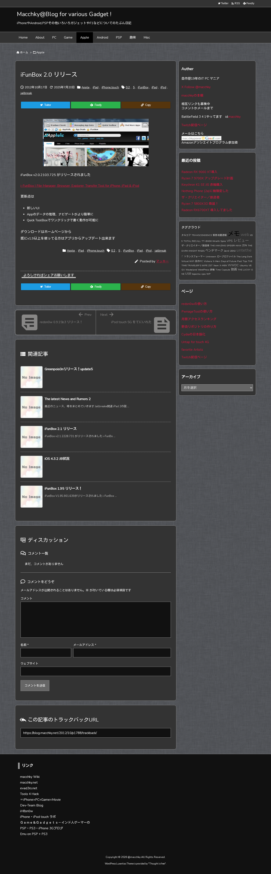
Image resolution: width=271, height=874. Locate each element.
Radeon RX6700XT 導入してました (206, 210)
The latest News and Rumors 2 (68, 399)
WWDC (233, 265)
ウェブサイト (29, 664)
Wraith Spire (219, 241)
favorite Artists (192, 350)
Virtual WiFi (187, 261)
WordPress (203, 269)
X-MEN (223, 265)
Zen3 (226, 250)
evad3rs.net (28, 788)
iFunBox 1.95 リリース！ (63, 488)
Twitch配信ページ (194, 125)
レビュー (241, 240)
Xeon (216, 265)
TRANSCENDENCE (202, 235)
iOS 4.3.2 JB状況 (57, 458)
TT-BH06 (207, 241)
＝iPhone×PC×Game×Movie (40, 800)
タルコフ (186, 235)
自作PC (199, 261)
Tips (245, 261)
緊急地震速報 (220, 235)
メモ (234, 234)
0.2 (128, 87)
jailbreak (26, 93)
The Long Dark (244, 256)
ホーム (24, 52)
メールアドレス (84, 645)
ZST (210, 265)
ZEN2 (233, 250)
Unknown (211, 256)
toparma (196, 274)
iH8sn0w (26, 811)
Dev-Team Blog (31, 805)
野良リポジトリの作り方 (198, 327)
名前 (25, 645)
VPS (230, 241)
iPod (163, 87)
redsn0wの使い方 (194, 304)
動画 (234, 269)
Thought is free (157, 863)
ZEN (244, 245)
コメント (26, 599)
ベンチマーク (214, 250)
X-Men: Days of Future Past (227, 261)
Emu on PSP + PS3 (33, 834)
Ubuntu (244, 265)
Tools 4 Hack (29, 794)
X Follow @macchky (196, 87)
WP (208, 274)
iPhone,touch (110, 87)
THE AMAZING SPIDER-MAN (225, 245)
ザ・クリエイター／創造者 (200, 197)
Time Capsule (223, 269)
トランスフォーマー (194, 256)
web (245, 234)
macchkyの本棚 (192, 95)
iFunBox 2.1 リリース (61, 429)
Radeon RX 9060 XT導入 (199, 172)
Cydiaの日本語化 (193, 334)
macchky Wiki (30, 777)
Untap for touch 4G (195, 342)
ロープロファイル (226, 256)
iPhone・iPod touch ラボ (38, 817)
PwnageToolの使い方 (197, 311)
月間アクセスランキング (198, 319)
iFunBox (143, 87)
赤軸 (212, 269)
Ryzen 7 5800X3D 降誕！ (199, 204)
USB (188, 273)
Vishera (208, 261)
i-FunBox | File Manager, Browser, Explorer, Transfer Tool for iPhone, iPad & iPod (80, 185)
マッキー (162, 261)
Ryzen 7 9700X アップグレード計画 (207, 178)
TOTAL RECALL (192, 241)
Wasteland (191, 269)
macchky (234, 117)
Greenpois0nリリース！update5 (69, 369)
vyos (203, 274)
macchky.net (29, 782)
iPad (95, 87)
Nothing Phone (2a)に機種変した (205, 191)
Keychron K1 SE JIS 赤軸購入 (202, 185)
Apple (40, 52)
